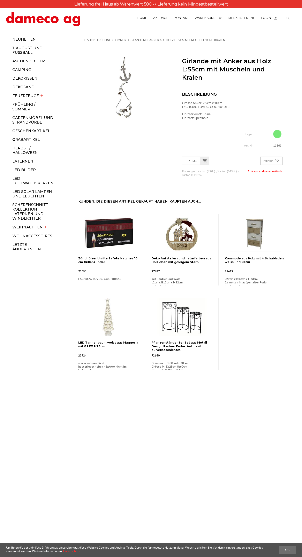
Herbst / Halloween (25, 150)
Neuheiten (24, 39)
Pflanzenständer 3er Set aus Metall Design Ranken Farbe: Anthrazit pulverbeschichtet (179, 346)
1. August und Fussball (27, 50)
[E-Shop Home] (43, 19)
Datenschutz (71, 551)
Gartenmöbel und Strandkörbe (32, 120)
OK (287, 549)
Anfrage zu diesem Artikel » (265, 171)
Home (142, 18)
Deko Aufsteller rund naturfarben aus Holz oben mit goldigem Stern (181, 260)
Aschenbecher (28, 61)
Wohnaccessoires (32, 236)
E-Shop (89, 40)
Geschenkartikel (31, 131)
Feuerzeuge (25, 96)
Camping (21, 70)
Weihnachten (27, 227)
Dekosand (23, 87)
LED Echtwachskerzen (32, 180)
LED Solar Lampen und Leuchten (32, 193)
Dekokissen (24, 78)
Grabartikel (26, 139)
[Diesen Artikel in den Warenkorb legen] (204, 161)
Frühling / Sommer (23, 106)
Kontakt (181, 18)
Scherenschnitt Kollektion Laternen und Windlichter (30, 212)
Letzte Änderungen (26, 246)
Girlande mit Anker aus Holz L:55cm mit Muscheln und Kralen (176, 40)
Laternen (22, 161)
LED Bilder (24, 170)
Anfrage (160, 18)
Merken (269, 160)
